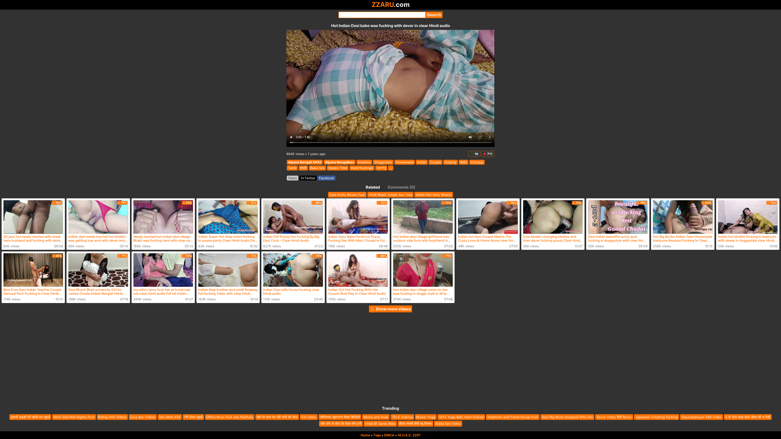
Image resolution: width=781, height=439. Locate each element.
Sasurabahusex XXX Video (701, 417)
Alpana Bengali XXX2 (304, 162)
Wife (463, 162)
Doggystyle (383, 162)
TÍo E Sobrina (402, 417)
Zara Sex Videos (142, 417)
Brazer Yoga (425, 417)
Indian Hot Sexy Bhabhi (434, 195)
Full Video (308, 417)
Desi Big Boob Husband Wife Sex (567, 417)
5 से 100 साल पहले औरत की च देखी (747, 417)
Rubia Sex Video (448, 424)
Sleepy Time (337, 168)
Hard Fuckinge (362, 168)
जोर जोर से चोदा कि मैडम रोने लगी (341, 424)
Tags (377, 435)
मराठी (303, 168)
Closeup (477, 162)
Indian (421, 162)
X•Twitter (308, 178)
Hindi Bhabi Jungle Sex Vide (390, 195)
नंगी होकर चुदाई (193, 417)
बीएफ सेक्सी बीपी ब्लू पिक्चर (415, 424)
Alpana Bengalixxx (339, 162)
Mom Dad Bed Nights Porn (74, 417)
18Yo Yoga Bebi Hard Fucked (461, 417)
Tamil (292, 168)
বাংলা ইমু (381, 168)
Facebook (326, 178)
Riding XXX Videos (112, 417)
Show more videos (393, 308)
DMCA (389, 435)
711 (489, 154)
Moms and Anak (375, 417)
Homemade (404, 162)
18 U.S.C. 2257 (409, 435)
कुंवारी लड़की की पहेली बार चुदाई (30, 417)
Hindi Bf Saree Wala (380, 424)
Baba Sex (317, 168)
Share (292, 178)
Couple (435, 162)
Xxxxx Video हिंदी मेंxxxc (614, 417)
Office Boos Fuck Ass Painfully (229, 417)
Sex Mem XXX (169, 417)
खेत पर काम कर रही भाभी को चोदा (277, 417)
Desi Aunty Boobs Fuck (347, 195)
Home (365, 435)
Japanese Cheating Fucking (656, 417)
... (390, 168)
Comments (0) (401, 187)
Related (373, 187)
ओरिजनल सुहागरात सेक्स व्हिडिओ (340, 417)
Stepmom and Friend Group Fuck (512, 417)
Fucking (450, 162)
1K (476, 154)
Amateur (364, 162)
